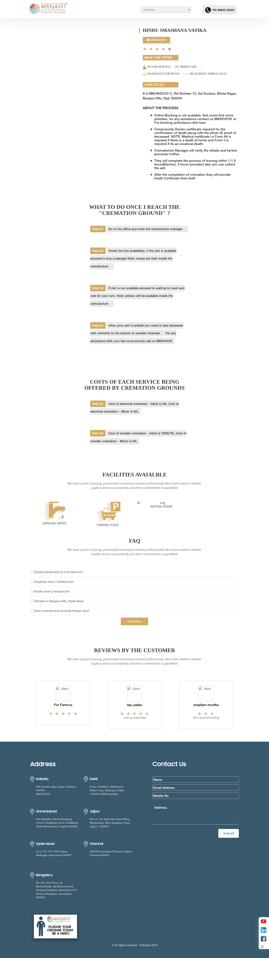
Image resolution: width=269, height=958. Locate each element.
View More (134, 621)
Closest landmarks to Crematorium (58, 572)
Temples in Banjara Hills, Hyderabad (58, 601)
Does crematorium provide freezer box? (61, 611)
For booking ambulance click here (180, 122)
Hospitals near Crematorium (54, 582)
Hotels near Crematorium (52, 591)
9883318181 (157, 40)
